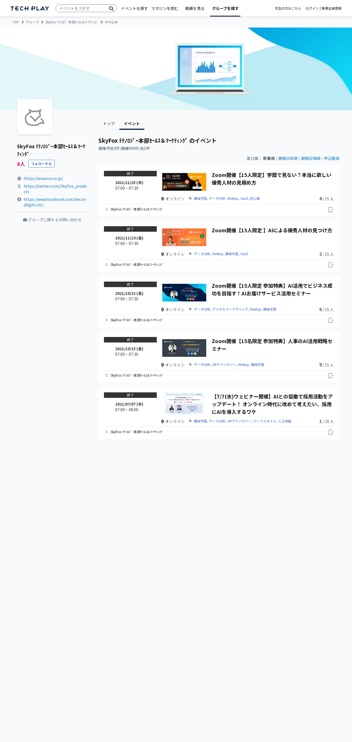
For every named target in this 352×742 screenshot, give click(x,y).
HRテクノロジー (224, 364)
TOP (16, 22)
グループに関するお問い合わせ (55, 219)
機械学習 (200, 198)
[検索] (111, 8)
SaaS (244, 198)
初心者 (255, 198)
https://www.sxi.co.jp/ (43, 178)
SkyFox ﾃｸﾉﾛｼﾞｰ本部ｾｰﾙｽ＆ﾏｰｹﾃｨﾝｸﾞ (71, 22)
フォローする (41, 163)
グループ (32, 22)
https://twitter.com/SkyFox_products (55, 188)
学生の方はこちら (288, 8)
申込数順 (331, 158)
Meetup (232, 198)
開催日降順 (310, 158)
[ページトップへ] (29, 8)
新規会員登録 (332, 8)
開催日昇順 (288, 158)
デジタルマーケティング (230, 309)
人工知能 (285, 421)
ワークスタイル (264, 421)
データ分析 (217, 198)
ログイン (312, 8)
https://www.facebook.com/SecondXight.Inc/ (55, 201)
